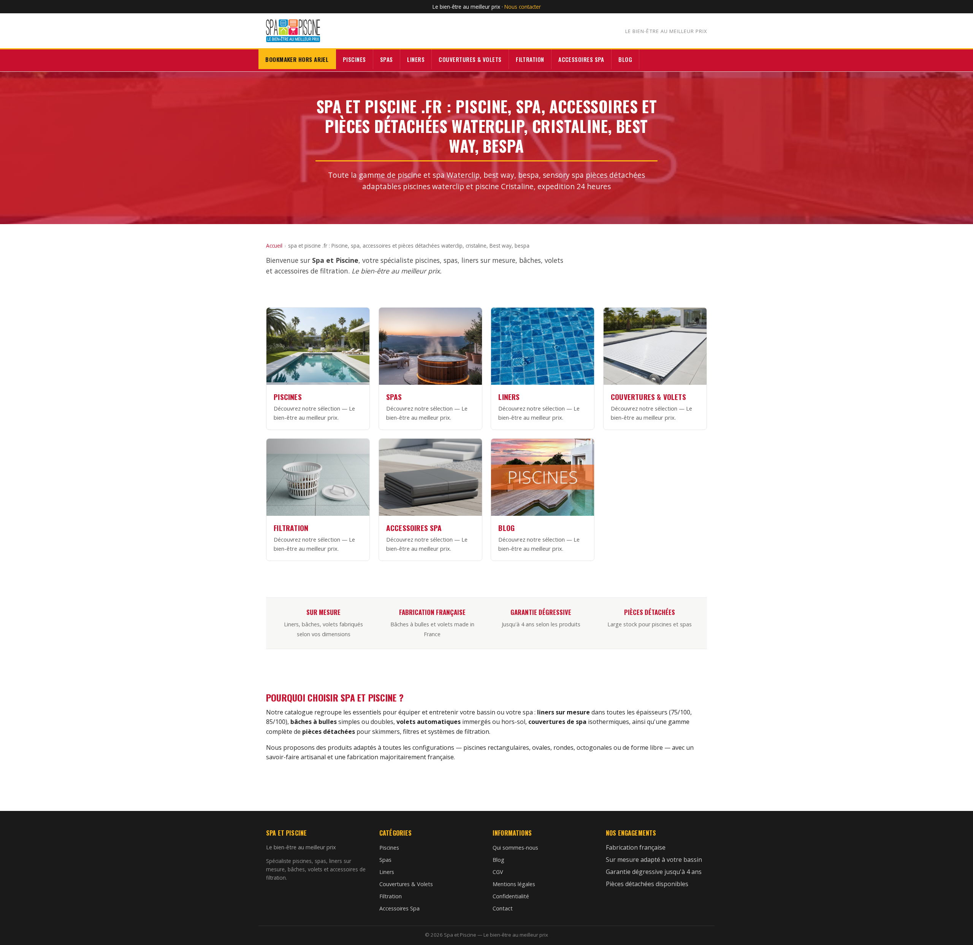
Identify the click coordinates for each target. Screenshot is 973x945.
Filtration (530, 59)
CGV (498, 871)
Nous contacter (522, 6)
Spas (386, 59)
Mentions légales (514, 884)
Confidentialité (511, 896)
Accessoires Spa (581, 59)
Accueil (274, 245)
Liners (416, 59)
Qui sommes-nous (515, 847)
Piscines (354, 59)
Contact (503, 908)
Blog (625, 59)
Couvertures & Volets (470, 59)
